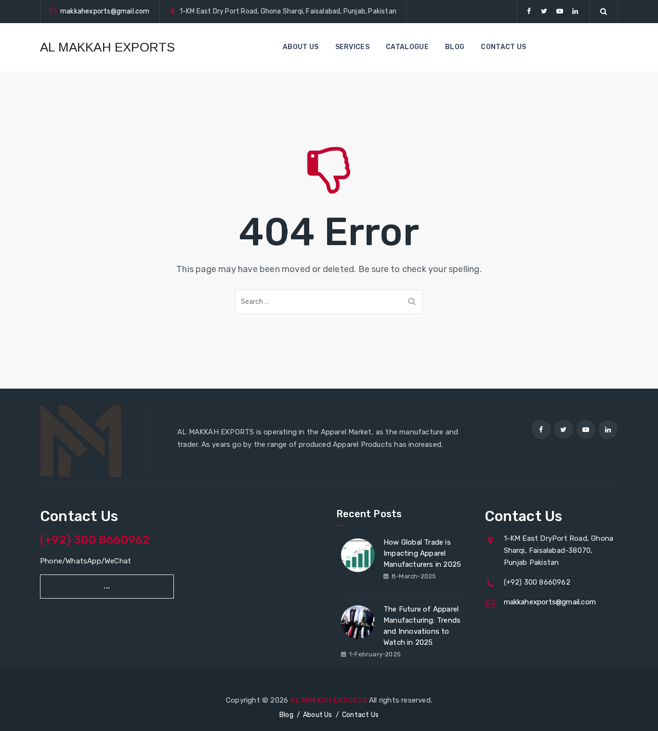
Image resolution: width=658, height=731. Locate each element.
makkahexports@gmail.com (105, 11)
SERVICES (352, 47)
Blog (286, 715)
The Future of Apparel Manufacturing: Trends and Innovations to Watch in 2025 (422, 626)
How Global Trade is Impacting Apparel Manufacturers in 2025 (422, 553)
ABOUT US (300, 47)
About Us (317, 715)
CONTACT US (503, 47)
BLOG (454, 47)
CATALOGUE (407, 47)
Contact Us (360, 715)
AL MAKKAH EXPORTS (107, 47)
